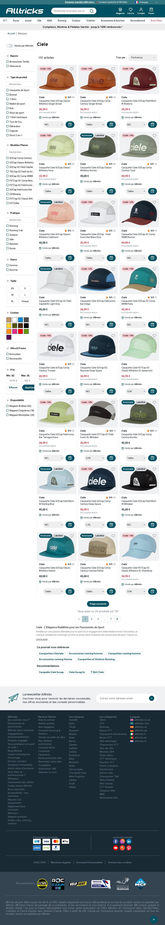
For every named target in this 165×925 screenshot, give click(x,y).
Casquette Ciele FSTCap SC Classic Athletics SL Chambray (136, 569)
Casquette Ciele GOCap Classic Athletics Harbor (54, 569)
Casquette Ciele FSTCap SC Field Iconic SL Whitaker (96, 436)
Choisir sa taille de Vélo (51, 737)
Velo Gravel (106, 783)
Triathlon (90, 20)
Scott (72, 783)
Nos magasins (46, 727)
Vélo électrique (108, 741)
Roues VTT (106, 737)
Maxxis (73, 734)
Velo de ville (106, 748)
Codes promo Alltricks (20, 785)
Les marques (76, 716)
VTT (5, 20)
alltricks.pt (140, 737)
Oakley (73, 751)
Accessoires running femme (55, 659)
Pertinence (137, 57)
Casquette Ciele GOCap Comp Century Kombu (136, 436)
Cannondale (76, 769)
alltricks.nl (140, 741)
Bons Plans (156, 20)
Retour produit (46, 723)
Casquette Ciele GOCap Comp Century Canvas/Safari (95, 569)
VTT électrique (108, 758)
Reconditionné (137, 20)
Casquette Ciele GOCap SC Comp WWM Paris (138, 302)
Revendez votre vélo (50, 761)
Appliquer (30, 387)
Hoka (72, 765)
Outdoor (76, 20)
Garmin (73, 744)
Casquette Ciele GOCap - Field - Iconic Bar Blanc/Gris (96, 235)
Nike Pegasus (77, 776)
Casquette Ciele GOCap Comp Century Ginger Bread (95, 102)
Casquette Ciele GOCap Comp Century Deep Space (95, 502)
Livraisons (44, 751)
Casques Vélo (107, 790)
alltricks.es (141, 727)
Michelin (74, 762)
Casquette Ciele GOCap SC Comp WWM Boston (138, 235)
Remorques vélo (109, 797)
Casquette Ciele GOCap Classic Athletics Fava (54, 169)
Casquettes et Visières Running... (97, 659)
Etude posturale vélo (50, 758)
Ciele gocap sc (77, 672)
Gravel (28, 20)
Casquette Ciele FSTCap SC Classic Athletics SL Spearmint (136, 369)
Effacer (13, 387)
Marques (22, 33)
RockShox (74, 755)
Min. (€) (10, 375)
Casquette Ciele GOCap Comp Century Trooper (54, 369)
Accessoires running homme (86, 653)
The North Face (78, 772)
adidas (73, 780)
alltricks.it (140, 734)
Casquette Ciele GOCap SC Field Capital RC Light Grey (55, 302)
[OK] (151, 698)
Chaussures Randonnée (113, 734)
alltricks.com (142, 723)
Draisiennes (106, 769)
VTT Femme (106, 787)
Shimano (74, 730)
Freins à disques (109, 765)
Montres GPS (107, 751)
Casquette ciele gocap (51, 672)
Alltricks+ (13, 813)
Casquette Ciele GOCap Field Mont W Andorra (138, 102)
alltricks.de (141, 730)
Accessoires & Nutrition (113, 20)
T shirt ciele (97, 672)
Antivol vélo (106, 772)
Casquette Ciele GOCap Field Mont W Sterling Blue (56, 502)
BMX (49, 20)
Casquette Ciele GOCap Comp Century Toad (136, 169)
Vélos (103, 719)
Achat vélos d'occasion (21, 768)
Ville (39, 20)
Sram (72, 737)
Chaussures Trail (109, 776)
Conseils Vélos (46, 747)
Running (62, 20)
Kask (71, 723)
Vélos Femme (107, 780)
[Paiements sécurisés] (51, 844)
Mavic (72, 741)
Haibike (73, 748)
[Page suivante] (117, 619)
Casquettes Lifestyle (51, 653)
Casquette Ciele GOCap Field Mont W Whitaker (138, 502)
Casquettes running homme (124, 653)
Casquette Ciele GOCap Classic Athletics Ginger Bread (54, 102)
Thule (72, 727)
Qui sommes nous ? (19, 719)
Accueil (11, 33)
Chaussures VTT (109, 744)
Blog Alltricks (15, 750)
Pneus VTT (106, 730)
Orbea (72, 787)
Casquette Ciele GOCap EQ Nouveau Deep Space (93, 369)
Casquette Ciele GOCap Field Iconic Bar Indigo (97, 302)
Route (16, 20)
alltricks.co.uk (142, 719)
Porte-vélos (106, 755)
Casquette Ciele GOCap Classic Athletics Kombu (96, 169)
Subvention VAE (47, 768)
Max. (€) (25, 375)
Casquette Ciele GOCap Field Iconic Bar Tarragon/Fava (56, 436)
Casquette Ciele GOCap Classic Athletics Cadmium (54, 235)
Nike (71, 758)
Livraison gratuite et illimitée (96, 2)
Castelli (73, 719)
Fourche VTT (107, 762)
